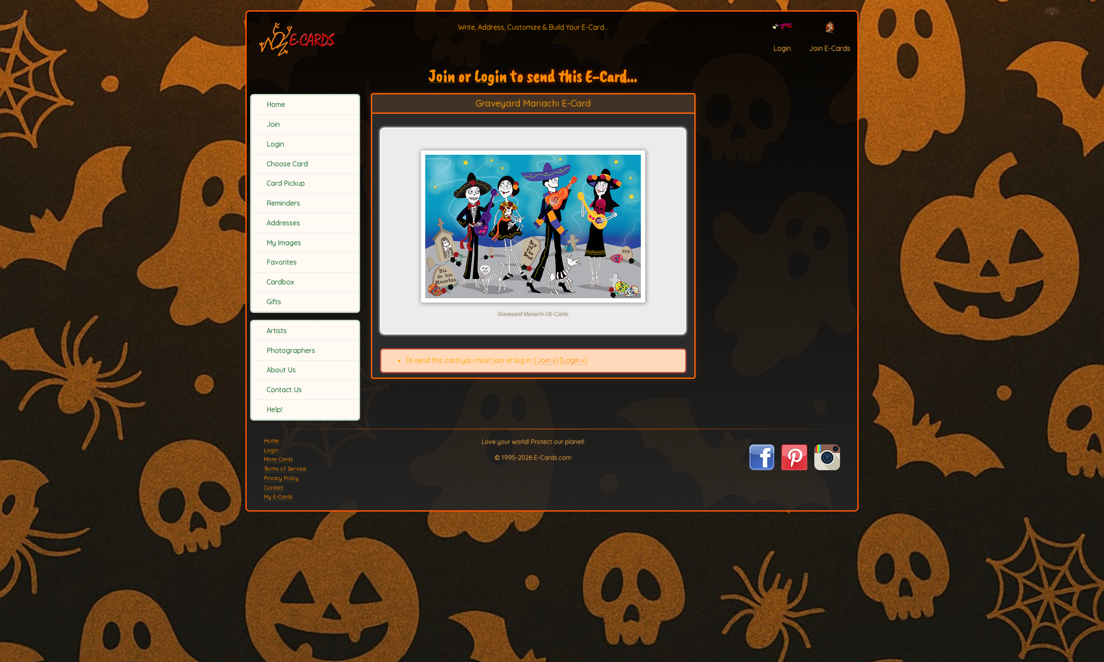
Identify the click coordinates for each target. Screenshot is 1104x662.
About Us (281, 369)
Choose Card (287, 163)
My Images (284, 242)
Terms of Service (285, 468)
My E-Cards (278, 496)
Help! (274, 409)
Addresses (283, 223)
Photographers (291, 350)
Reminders (283, 203)
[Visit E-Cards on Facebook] (762, 467)
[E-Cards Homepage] (304, 38)
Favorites (282, 262)
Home (276, 104)
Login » (573, 360)
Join (273, 124)
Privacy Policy (281, 478)
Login (275, 144)
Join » (546, 360)
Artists (277, 330)
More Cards (278, 459)
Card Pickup (286, 183)
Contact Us (284, 389)
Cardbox (280, 282)
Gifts (274, 301)
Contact (273, 487)
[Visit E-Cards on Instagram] (827, 467)
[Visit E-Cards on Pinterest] (794, 467)
